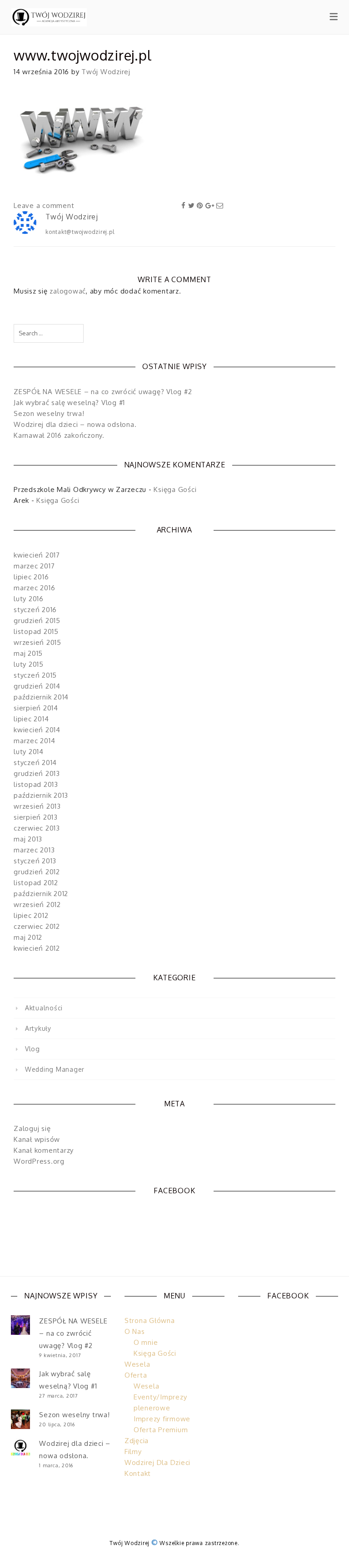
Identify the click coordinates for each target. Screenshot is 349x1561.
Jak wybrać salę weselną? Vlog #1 (69, 402)
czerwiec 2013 (37, 828)
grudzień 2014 (37, 686)
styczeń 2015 (35, 675)
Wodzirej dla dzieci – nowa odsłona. (75, 424)
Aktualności (44, 1008)
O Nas (135, 1331)
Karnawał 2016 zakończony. (59, 435)
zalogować (68, 291)
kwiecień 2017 (37, 555)
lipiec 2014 (31, 719)
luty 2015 (29, 664)
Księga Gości (175, 489)
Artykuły (38, 1028)
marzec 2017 (34, 566)
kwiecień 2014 (37, 729)
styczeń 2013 (35, 861)
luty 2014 (29, 751)
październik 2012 (41, 893)
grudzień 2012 (37, 871)
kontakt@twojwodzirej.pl (79, 231)
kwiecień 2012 (37, 948)
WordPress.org (39, 1161)
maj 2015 (28, 653)
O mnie (146, 1342)
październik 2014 (41, 697)
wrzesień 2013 (37, 806)
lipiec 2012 (31, 915)
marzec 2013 (34, 850)
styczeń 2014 (35, 762)
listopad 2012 (36, 882)
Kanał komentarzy (44, 1150)
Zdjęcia (137, 1440)
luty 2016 (29, 598)
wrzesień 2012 (37, 904)
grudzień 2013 (37, 773)
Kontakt (138, 1473)
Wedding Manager (55, 1069)
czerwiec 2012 (37, 926)
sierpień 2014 (36, 708)
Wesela (137, 1364)
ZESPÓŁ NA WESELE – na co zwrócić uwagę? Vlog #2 (103, 391)
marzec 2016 (34, 587)
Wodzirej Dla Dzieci (157, 1462)
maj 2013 (28, 839)
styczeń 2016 (35, 609)
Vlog (32, 1049)
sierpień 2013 (36, 817)
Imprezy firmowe (162, 1418)
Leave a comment (44, 205)
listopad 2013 (36, 784)
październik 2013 (41, 795)
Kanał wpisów (37, 1139)
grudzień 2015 (37, 620)
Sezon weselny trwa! (49, 413)
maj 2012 (28, 937)
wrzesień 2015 (37, 642)
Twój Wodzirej (105, 71)
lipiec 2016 (31, 577)
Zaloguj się (32, 1128)
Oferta (136, 1375)
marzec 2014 (34, 740)
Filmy (133, 1451)
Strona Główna (150, 1320)
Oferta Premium (161, 1429)
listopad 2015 (36, 631)
